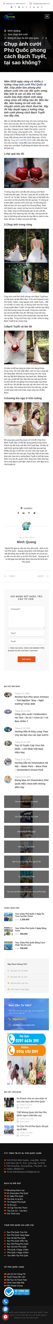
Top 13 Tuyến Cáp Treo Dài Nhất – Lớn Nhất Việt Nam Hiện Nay (29, 749)
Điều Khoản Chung (15, 1286)
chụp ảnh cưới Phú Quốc (27, 84)
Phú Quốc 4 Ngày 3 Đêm (18, 1252)
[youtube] (37, 7)
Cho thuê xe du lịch (15, 1199)
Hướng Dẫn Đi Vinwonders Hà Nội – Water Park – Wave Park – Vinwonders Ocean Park (31, 766)
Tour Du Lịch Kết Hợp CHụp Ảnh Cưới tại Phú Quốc (26, 892)
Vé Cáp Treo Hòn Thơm (17, 1208)
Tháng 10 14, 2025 (22, 777)
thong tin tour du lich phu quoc (23, 38)
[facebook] (15, 7)
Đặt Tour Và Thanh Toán (17, 1280)
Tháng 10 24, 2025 (22, 711)
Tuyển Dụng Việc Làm (16, 1277)
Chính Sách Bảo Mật (15, 1283)
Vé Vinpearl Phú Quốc (16, 1202)
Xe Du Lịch (11, 1205)
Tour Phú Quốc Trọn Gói (17, 1232)
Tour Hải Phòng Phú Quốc (18, 1244)
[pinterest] (26, 7)
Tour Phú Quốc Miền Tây (17, 1241)
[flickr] (19, 7)
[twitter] (34, 7)
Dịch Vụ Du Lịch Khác (26, 847)
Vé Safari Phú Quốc (15, 1196)
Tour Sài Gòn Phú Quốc (17, 1247)
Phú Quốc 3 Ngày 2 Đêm (18, 1250)
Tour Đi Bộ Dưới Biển (27, 877)
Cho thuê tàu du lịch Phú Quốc (26, 802)
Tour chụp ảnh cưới (18, 34)
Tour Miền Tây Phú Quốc (17, 1255)
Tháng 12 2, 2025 (22, 693)
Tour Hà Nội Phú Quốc (16, 1238)
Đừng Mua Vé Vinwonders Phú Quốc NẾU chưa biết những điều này (31, 783)
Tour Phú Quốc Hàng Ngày (18, 1235)
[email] (11, 7)
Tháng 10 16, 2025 (22, 728)
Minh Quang (14, 31)
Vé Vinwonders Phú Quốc (17, 1193)
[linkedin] (22, 7)
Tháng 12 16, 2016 (27, 1119)
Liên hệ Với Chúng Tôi (16, 1274)
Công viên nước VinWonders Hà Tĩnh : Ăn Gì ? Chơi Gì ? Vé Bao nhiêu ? (31, 717)
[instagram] (41, 7)
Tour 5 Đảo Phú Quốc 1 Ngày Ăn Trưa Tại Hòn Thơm (29, 915)
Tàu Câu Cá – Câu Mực (17, 1211)
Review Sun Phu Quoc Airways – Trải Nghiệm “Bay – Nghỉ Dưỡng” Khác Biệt (32, 700)
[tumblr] (30, 7)
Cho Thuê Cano (13, 1213)
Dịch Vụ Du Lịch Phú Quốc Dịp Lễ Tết (26, 862)
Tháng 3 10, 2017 (26, 1133)
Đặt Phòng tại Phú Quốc (26, 832)
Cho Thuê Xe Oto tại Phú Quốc (26, 817)
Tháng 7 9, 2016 (26, 1105)
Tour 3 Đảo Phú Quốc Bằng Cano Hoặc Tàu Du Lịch (30, 943)
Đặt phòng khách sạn (16, 1190)
